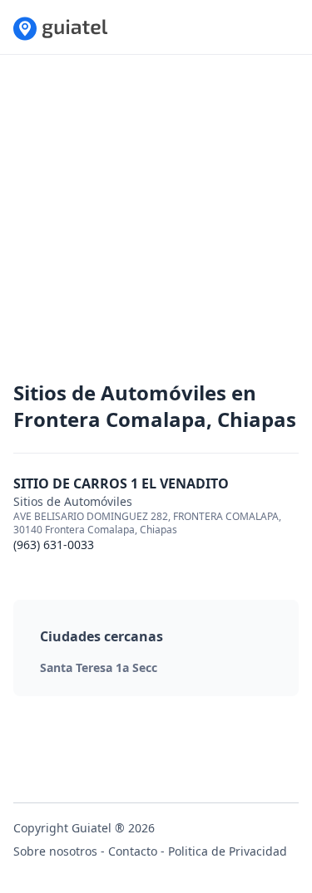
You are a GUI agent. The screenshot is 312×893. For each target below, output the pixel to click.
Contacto (132, 851)
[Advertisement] (156, 224)
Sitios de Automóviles (72, 501)
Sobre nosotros (55, 851)
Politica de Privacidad (227, 851)
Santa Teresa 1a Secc (98, 667)
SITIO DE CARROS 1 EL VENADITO (121, 483)
